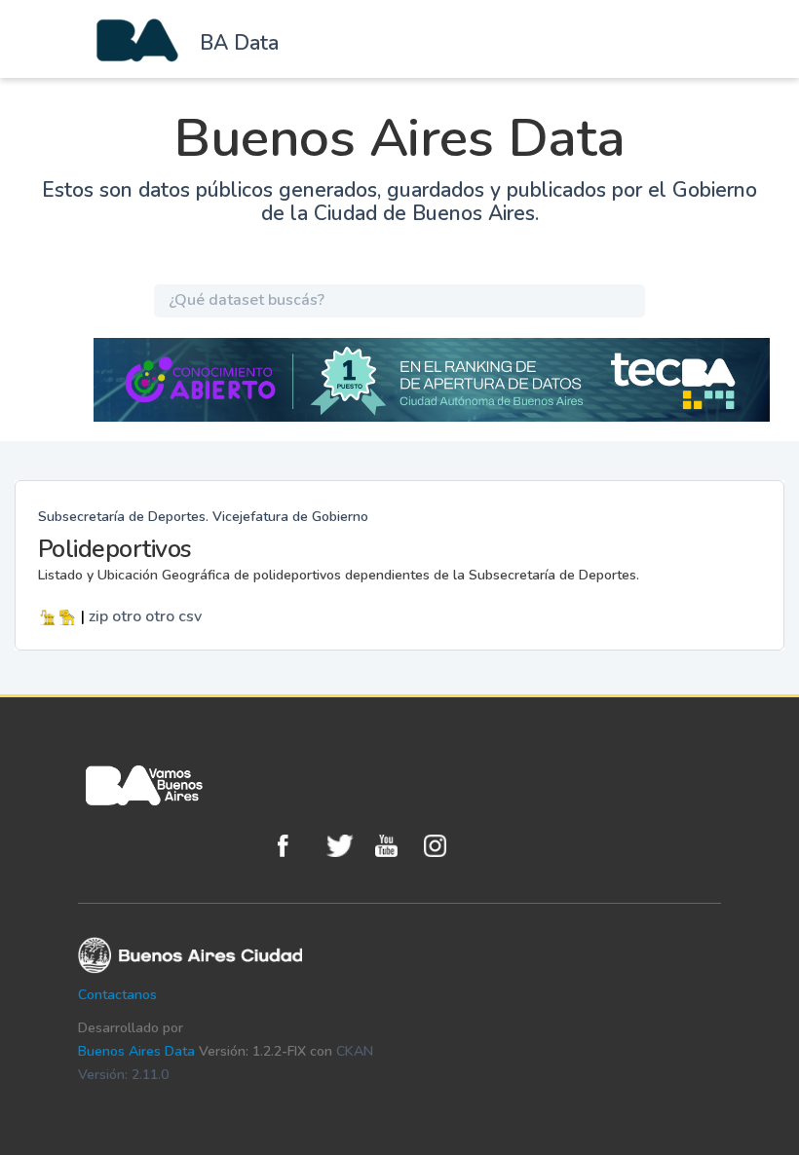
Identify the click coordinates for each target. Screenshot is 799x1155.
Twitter (345, 846)
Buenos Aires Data (136, 1051)
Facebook (297, 846)
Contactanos (117, 995)
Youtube (394, 846)
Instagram (443, 846)
